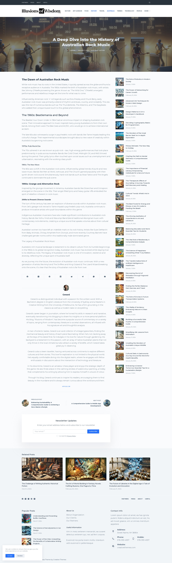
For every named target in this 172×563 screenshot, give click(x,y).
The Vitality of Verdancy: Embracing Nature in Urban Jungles (136, 309)
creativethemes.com (126, 547)
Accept (9, 556)
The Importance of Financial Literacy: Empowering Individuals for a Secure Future (138, 171)
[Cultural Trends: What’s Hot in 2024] (120, 196)
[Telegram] (82, 276)
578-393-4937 (123, 540)
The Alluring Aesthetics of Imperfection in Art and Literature (136, 218)
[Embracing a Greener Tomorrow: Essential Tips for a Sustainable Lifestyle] (120, 369)
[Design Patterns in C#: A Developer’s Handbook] (120, 114)
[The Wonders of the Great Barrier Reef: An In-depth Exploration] (120, 136)
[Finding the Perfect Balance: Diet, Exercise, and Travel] (120, 288)
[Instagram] (28, 499)
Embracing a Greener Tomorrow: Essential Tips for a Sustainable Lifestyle (137, 368)
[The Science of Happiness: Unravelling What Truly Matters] (120, 253)
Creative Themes (59, 560)
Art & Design (77, 11)
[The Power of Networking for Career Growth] (120, 93)
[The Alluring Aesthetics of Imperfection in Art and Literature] (120, 219)
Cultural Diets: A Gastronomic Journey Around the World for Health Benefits (137, 356)
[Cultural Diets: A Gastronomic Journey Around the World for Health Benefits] (120, 356)
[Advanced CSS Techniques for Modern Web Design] (120, 103)
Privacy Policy (71, 436)
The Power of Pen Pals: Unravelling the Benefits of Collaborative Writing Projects (47, 541)
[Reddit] (71, 276)
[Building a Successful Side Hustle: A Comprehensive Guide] (120, 322)
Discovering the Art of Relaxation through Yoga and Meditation (137, 275)
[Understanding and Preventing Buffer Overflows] (26, 518)
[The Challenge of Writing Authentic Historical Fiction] (42, 469)
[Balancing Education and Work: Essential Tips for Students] (120, 231)
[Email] (104, 276)
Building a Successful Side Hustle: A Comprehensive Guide (136, 321)
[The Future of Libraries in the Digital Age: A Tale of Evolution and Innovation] (129, 469)
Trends (119, 11)
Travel (102, 11)
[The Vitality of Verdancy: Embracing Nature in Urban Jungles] (120, 310)
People (139, 11)
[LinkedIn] (60, 276)
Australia (110, 11)
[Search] (149, 2)
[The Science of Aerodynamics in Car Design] (26, 530)
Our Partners (72, 521)
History (94, 11)
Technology (129, 11)
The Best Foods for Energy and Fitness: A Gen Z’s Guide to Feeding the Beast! (138, 206)
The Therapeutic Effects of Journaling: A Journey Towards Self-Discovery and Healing (138, 183)
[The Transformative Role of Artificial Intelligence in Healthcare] (120, 264)
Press (32, 2)
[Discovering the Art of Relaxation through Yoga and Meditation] (120, 276)
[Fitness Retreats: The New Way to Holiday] (120, 148)
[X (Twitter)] (38, 276)
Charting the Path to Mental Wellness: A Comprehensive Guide (136, 158)
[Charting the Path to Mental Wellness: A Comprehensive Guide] (120, 159)
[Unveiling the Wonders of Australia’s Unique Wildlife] (120, 346)
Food (86, 11)
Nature (67, 11)
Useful (45, 2)
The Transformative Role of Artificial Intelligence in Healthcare (136, 263)
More (146, 11)
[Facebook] (27, 276)
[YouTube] (34, 499)
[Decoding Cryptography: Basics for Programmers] (120, 125)
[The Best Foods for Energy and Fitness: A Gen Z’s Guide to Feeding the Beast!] (120, 207)
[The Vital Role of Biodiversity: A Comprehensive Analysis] (120, 242)
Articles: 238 (66, 386)
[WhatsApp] (93, 276)
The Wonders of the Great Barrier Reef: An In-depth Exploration (136, 135)
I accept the (67, 436)
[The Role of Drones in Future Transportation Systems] (120, 299)
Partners (25, 2)
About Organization (75, 515)
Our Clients (71, 518)
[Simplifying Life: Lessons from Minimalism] (120, 335)
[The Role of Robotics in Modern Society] (120, 82)
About (39, 2)
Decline (19, 556)
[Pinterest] (49, 276)
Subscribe (93, 431)
